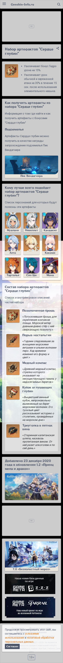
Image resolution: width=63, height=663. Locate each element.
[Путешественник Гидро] (31, 245)
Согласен (12, 646)
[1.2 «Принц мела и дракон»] (31, 486)
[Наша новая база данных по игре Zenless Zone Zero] (31, 584)
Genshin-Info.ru (22, 4)
